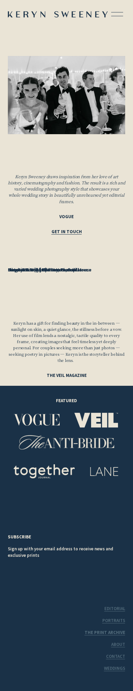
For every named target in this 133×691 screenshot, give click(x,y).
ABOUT (118, 644)
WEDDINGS (114, 668)
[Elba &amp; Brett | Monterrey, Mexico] (48, 259)
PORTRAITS (113, 620)
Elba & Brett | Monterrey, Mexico (41, 270)
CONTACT (115, 656)
